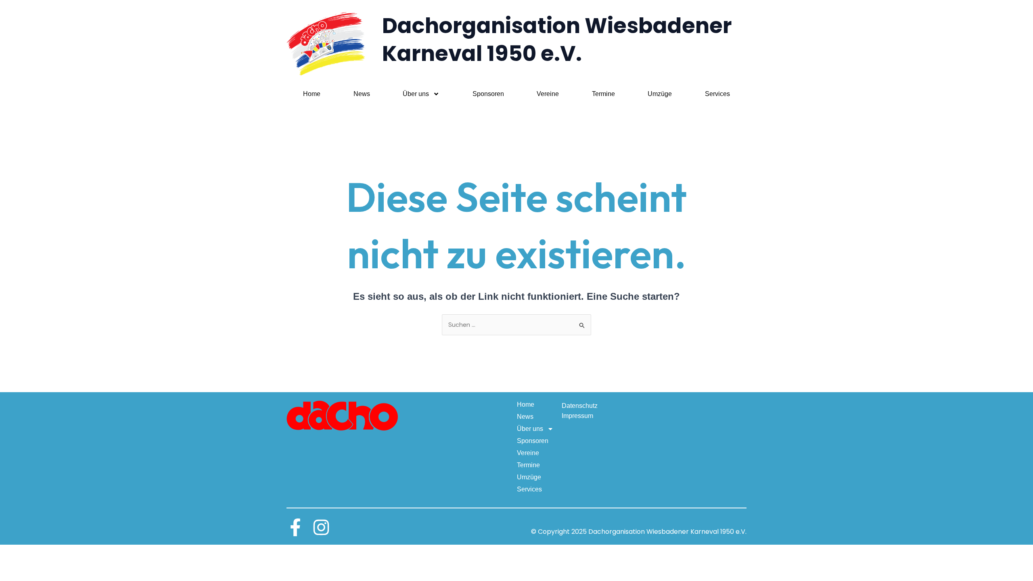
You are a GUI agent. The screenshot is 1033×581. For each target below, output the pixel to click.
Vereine (548, 93)
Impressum (577, 415)
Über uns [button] (416, 93)
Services (717, 93)
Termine (603, 93)
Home (311, 93)
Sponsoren (488, 93)
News (361, 93)
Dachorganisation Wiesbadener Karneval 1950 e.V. (557, 39)
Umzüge (660, 93)
